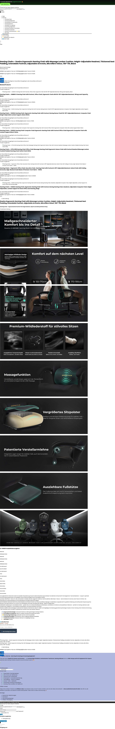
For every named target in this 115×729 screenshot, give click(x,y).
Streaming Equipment (10, 26)
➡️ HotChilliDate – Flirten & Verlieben (11, 679)
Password (2, 711)
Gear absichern (5, 4)
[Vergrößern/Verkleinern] (0, 724)
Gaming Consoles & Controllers (12, 28)
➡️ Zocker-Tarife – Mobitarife (9, 681)
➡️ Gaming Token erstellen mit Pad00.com (12, 684)
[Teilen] (2, 724)
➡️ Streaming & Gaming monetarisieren (11, 682)
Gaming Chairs (8, 19)
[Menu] (0, 41)
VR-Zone (7, 32)
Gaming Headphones (10, 20)
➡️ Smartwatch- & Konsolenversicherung (12, 678)
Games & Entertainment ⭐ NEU (12, 31)
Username (2, 709)
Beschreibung (5, 198)
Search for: (2, 9)
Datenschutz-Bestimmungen (9, 695)
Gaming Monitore (9, 23)
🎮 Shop (4, 17)
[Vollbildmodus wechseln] (1, 724)
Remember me (5, 713)
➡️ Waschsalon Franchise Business (10, 673)
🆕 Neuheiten (5, 34)
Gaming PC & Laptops (10, 25)
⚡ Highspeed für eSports (8, 37)
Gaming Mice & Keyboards (11, 22)
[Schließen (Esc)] (4, 724)
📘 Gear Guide (5, 39)
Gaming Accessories (9, 29)
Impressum (5, 697)
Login (1, 714)
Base (3, 16)
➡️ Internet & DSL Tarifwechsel (9, 676)
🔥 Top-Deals (5, 36)
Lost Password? (19, 711)
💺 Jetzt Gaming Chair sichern (8, 631)
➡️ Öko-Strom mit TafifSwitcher (9, 675)
